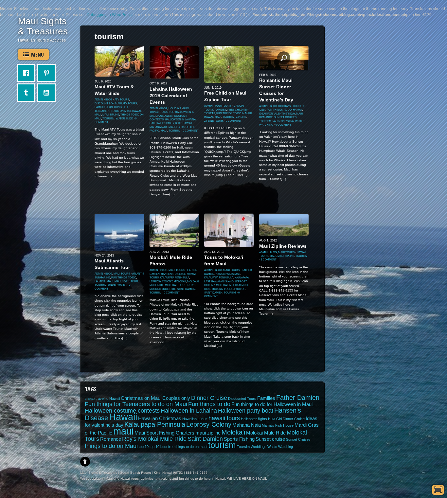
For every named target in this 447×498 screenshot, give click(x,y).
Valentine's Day (283, 121)
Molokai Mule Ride (266, 433)
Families (100, 107)
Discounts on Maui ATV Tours (116, 103)
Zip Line (241, 117)
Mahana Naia (158, 127)
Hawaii (136, 111)
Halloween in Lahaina (180, 119)
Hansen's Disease (173, 274)
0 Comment (191, 130)
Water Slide (124, 118)
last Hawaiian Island (219, 281)
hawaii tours (224, 418)
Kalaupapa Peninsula (174, 277)
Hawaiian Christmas (159, 418)
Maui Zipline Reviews (283, 246)
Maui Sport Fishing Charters (164, 433)
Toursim (243, 447)
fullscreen (438, 490)
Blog (108, 99)
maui (98, 114)
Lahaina (100, 281)
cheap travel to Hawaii (102, 398)
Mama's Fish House (278, 425)
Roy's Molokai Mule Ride (154, 439)
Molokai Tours (175, 285)
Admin (99, 99)
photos (239, 289)
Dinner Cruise (209, 398)
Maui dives (122, 281)
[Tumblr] (28, 92)
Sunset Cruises (285, 117)
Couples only (176, 398)
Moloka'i (180, 281)
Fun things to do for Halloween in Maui (172, 112)
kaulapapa (242, 277)
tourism (108, 118)
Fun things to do (279, 109)
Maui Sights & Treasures (43, 26)
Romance (266, 117)
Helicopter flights (254, 419)
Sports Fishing (239, 439)
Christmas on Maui (141, 398)
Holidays (175, 108)
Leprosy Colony (161, 281)
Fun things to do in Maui (234, 113)
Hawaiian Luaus (194, 419)
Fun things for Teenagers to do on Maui (136, 404)
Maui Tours (223, 105)
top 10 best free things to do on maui (178, 447)
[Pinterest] (48, 73)
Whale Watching (280, 447)
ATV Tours (122, 99)
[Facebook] (28, 73)
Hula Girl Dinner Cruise (286, 419)
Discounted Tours (242, 398)
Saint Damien (186, 289)
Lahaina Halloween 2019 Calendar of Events (171, 95)
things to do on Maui (111, 446)
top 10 (144, 447)
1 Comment (269, 259)
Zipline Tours (214, 120)
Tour (134, 281)
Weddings (258, 447)
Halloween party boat (165, 123)
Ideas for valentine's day (277, 113)
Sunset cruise (270, 439)
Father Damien (297, 397)
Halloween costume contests (122, 410)
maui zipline (110, 114)
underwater (117, 284)
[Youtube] (48, 92)
